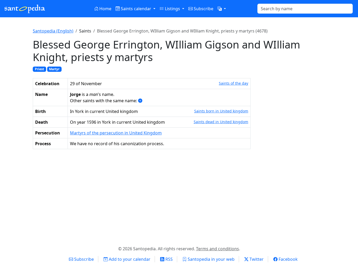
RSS (168, 259)
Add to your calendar (129, 259)
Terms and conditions (217, 249)
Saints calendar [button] (136, 9)
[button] (221, 8)
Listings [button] (172, 9)
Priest (39, 69)
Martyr (54, 69)
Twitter (256, 259)
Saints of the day (233, 83)
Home (104, 9)
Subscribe (203, 9)
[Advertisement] (179, 196)
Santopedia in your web (211, 259)
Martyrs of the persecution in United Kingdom (116, 133)
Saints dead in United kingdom (221, 121)
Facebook (288, 259)
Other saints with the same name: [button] (104, 101)
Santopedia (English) (53, 31)
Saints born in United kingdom (221, 110)
